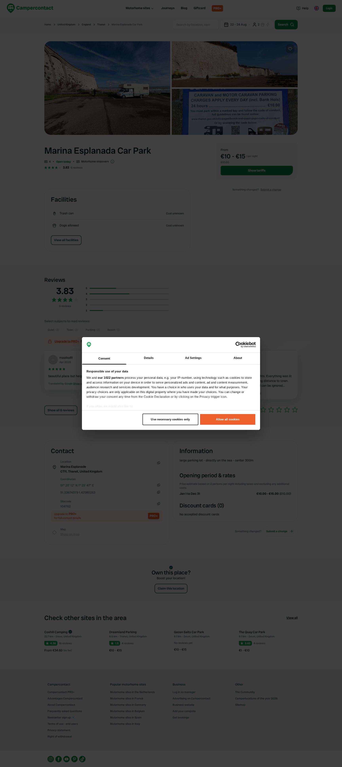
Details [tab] (149, 358)
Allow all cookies (228, 419)
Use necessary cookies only (170, 419)
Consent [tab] (104, 358)
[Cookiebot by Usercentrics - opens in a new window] (238, 345)
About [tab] (238, 358)
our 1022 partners (111, 377)
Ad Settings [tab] (193, 358)
